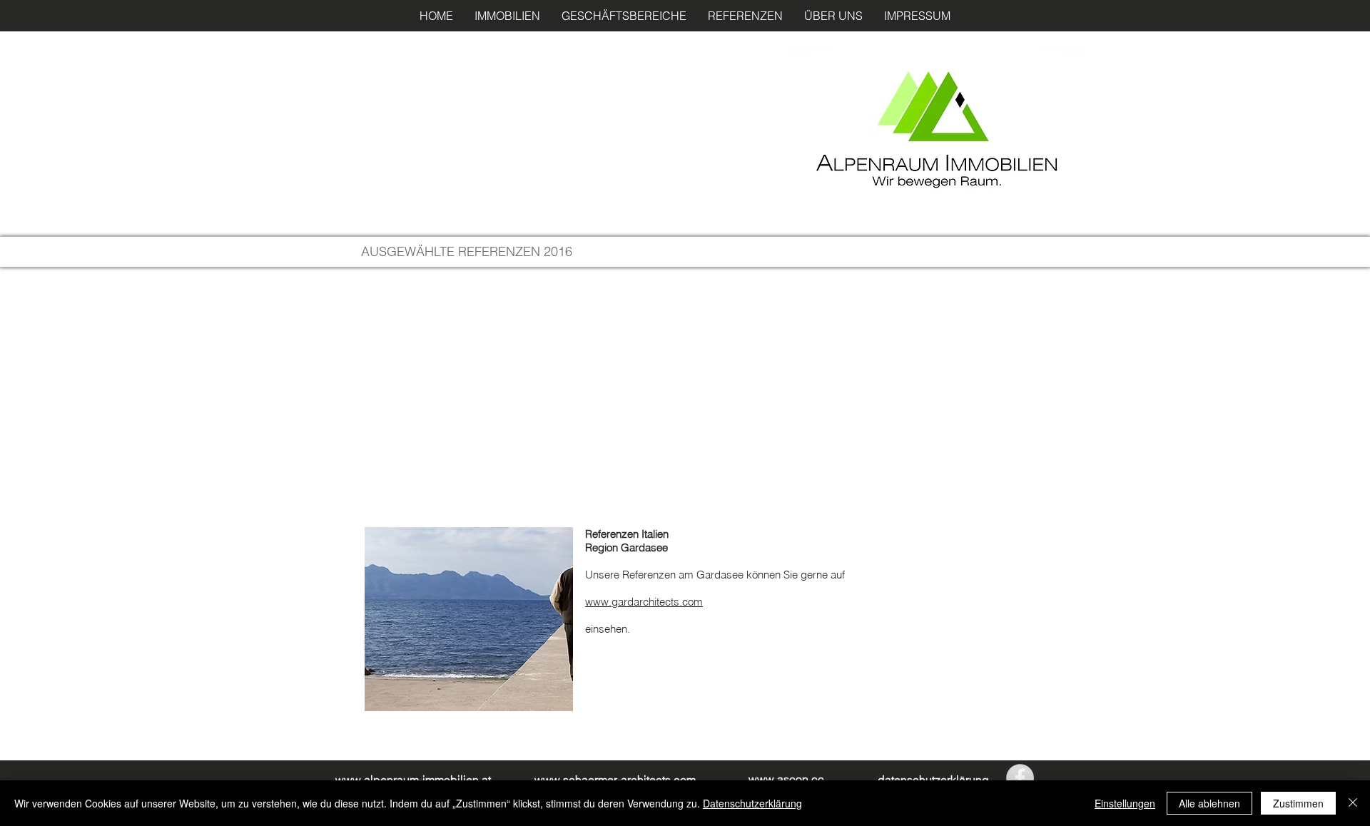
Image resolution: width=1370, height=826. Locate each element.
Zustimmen (1298, 803)
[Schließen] (1352, 803)
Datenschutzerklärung (752, 803)
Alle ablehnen (1209, 803)
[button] (507, 15)
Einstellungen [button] (1125, 803)
